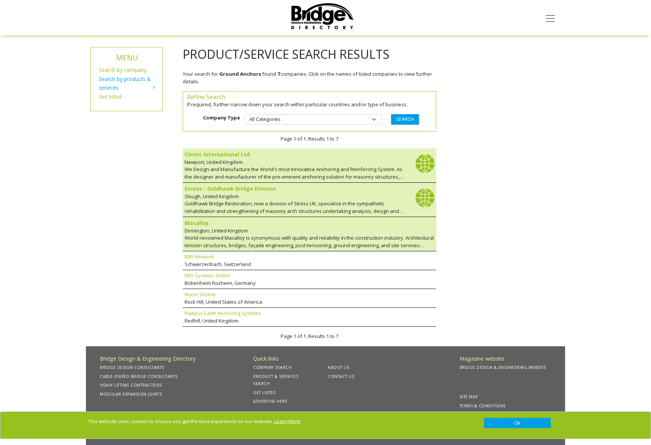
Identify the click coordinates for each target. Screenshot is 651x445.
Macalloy (197, 222)
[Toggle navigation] (550, 17)
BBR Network (199, 256)
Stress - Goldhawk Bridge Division (230, 188)
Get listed (110, 96)
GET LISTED (264, 392)
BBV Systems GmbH (207, 275)
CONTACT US (341, 376)
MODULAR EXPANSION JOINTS (131, 394)
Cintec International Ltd (217, 154)
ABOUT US (338, 367)
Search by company (123, 69)
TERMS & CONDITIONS (483, 405)
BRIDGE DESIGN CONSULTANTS (132, 367)
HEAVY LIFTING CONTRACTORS (131, 385)
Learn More (287, 421)
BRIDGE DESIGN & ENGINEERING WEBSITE (503, 367)
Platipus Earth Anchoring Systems (223, 313)
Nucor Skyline (200, 294)
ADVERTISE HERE (270, 401)
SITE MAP (469, 396)
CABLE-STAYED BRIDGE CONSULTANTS (139, 376)
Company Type (221, 117)
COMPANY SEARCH (272, 367)
